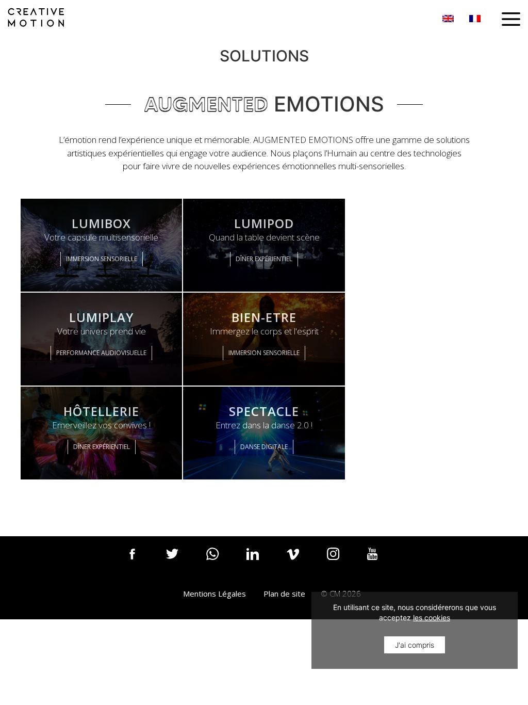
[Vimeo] (299, 561)
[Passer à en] (448, 18)
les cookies (431, 617)
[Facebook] (138, 561)
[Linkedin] (259, 561)
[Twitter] (178, 561)
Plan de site (284, 593)
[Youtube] (380, 561)
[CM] (36, 16)
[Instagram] (339, 561)
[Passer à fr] (475, 18)
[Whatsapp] (219, 561)
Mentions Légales (214, 593)
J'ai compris (414, 644)
